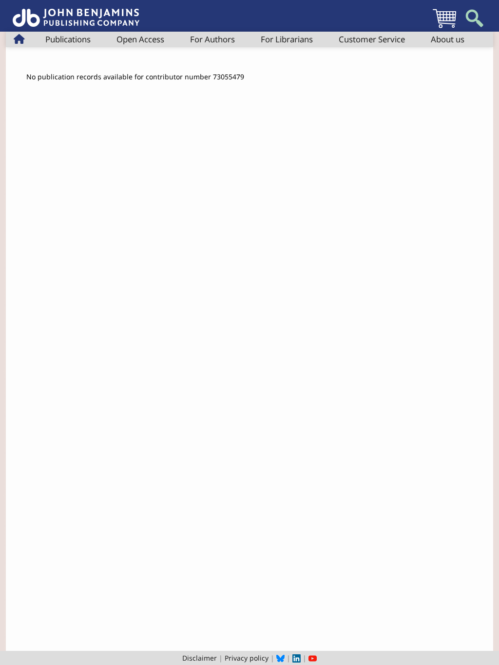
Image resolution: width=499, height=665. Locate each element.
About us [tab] (447, 39)
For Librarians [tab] (287, 39)
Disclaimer (199, 658)
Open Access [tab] (140, 39)
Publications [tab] (68, 39)
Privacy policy (247, 658)
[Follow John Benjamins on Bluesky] (280, 658)
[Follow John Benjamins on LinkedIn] (296, 658)
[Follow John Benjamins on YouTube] (312, 658)
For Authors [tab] (212, 39)
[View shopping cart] (444, 27)
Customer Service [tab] (372, 39)
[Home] (76, 12)
